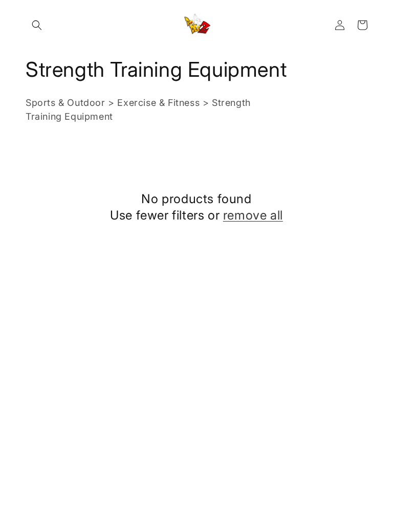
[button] (37, 25)
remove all (253, 215)
